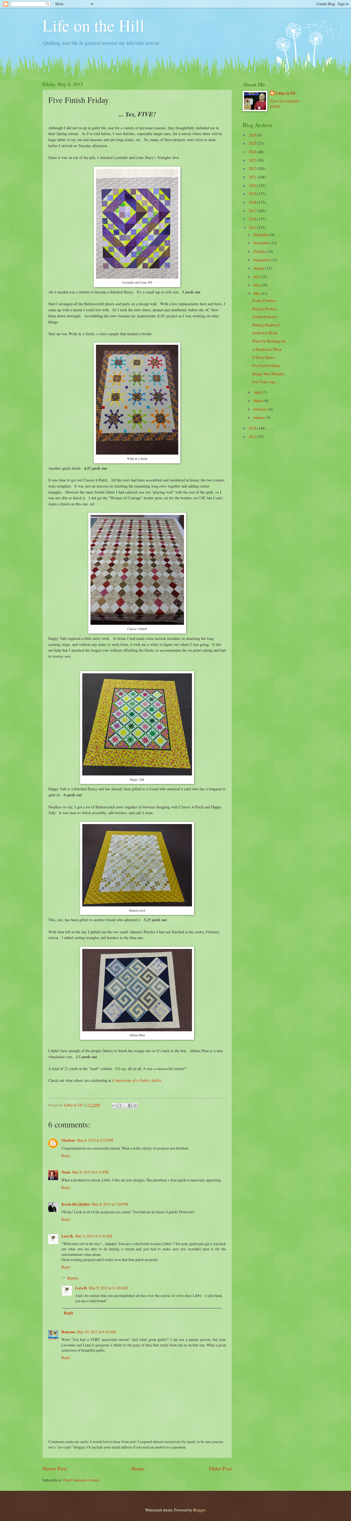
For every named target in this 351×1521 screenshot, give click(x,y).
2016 (253, 219)
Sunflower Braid (264, 332)
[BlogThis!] (119, 1105)
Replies (72, 1278)
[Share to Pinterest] (135, 1105)
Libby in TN (285, 93)
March (258, 400)
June (257, 284)
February (260, 409)
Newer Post (55, 1468)
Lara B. (67, 1236)
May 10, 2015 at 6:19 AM (96, 1331)
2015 (253, 227)
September (262, 259)
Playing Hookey (264, 308)
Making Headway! (266, 324)
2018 (253, 202)
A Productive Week (267, 349)
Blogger (199, 1509)
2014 (253, 428)
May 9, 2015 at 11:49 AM (108, 1287)
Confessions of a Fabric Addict (136, 1080)
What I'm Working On (269, 341)
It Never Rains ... (264, 357)
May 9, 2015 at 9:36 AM (93, 1236)
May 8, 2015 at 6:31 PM (90, 1172)
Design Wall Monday (268, 373)
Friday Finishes (264, 300)
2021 (253, 177)
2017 (253, 210)
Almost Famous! (265, 316)
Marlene (68, 1140)
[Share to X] (125, 1105)
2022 (253, 168)
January (259, 417)
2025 (253, 143)
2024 (253, 151)
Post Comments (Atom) (81, 1480)
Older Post (220, 1468)
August (259, 268)
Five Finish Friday (266, 365)
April (257, 392)
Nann (65, 1172)
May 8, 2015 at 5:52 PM (95, 1140)
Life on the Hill (94, 25)
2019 (253, 193)
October (260, 251)
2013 (253, 436)
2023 (253, 160)
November (261, 242)
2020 (253, 185)
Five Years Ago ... (265, 381)
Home (138, 1468)
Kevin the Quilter (75, 1204)
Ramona (68, 1332)
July (257, 276)
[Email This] (114, 1105)
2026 (253, 135)
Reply (65, 1155)
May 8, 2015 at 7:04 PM (110, 1204)
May (257, 293)
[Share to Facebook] (130, 1105)
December (261, 234)
